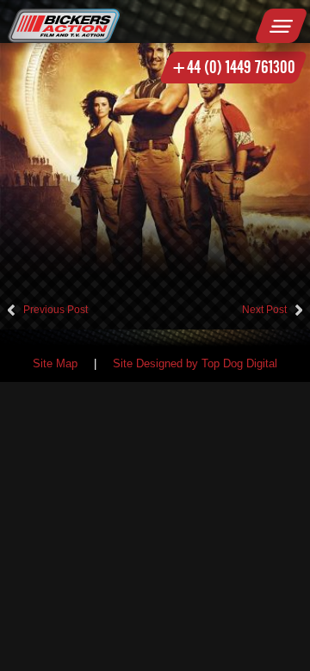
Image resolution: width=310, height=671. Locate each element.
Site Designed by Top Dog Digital (195, 364)
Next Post (264, 310)
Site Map (55, 364)
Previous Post (55, 310)
